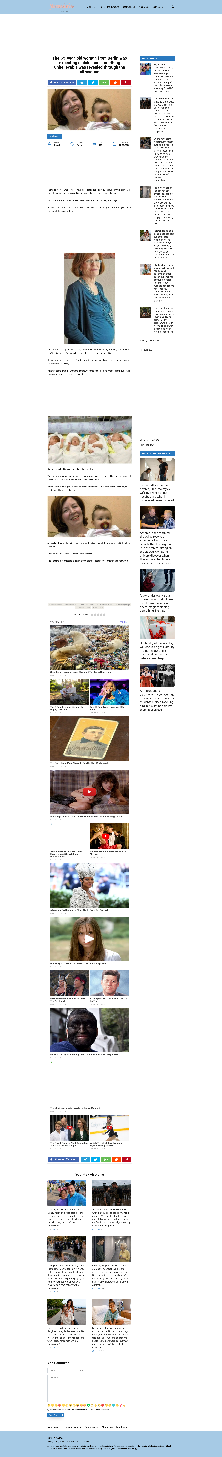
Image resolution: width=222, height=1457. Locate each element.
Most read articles (106, 605)
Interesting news (87, 605)
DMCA (75, 1441)
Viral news (98, 608)
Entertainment (56, 605)
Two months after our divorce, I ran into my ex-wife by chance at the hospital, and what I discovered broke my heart (157, 493)
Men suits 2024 (147, 445)
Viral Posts (92, 7)
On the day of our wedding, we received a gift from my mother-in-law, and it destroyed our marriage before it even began (157, 650)
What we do (144, 7)
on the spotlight (124, 605)
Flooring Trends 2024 (149, 340)
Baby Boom (158, 7)
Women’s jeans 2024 (149, 440)
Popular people (84, 608)
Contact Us (84, 1441)
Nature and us (128, 7)
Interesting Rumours (109, 7)
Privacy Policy (53, 1441)
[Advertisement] (111, 36)
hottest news (71, 605)
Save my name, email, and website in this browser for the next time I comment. (80, 1410)
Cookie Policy (66, 1441)
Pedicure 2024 (146, 350)
